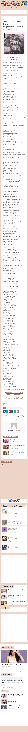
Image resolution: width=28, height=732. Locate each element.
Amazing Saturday (5, 678)
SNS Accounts (10, 680)
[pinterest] (16, 8)
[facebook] (11, 8)
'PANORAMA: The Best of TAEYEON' (11, 664)
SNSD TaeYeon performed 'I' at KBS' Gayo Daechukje (16, 440)
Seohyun (20, 680)
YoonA (22, 682)
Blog (11, 730)
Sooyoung (4, 682)
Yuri (3, 684)
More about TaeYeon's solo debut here (14, 399)
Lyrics (11, 407)
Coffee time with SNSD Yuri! (14, 520)
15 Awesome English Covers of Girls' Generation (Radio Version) (15, 596)
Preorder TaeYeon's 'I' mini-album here (14, 394)
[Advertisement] (14, 569)
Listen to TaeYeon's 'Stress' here (14, 389)
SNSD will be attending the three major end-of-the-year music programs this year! (17, 511)
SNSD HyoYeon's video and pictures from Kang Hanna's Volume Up (17, 706)
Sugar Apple (7, 29)
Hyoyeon (20, 678)
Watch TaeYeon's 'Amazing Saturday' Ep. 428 (16, 602)
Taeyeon (8, 18)
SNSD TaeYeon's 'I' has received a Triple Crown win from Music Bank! (17, 452)
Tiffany (18, 682)
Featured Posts (14, 678)
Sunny (9, 682)
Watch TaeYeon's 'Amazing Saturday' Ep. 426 (16, 590)
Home (4, 18)
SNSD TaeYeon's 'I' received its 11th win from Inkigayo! (17, 446)
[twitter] (14, 8)
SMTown (3, 680)
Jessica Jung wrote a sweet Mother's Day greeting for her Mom (16, 701)
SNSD (15, 407)
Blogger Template (22, 730)
